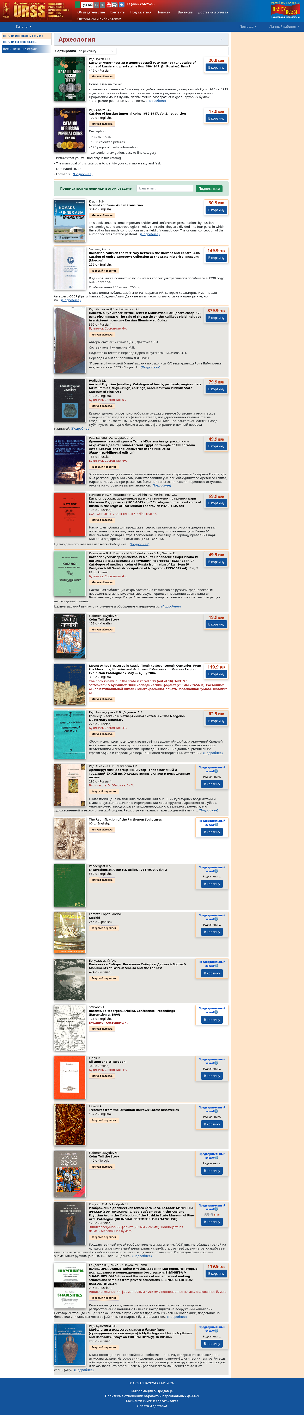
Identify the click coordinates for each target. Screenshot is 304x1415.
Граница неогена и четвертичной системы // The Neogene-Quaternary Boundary (137, 718)
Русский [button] (87, 5)
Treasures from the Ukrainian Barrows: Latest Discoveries (134, 1110)
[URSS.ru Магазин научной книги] (36, 10)
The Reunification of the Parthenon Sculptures (125, 819)
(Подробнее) (156, 100)
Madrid (94, 917)
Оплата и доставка (152, 1406)
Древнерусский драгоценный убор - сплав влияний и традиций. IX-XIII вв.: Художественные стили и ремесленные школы (139, 773)
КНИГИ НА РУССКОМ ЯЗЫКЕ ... (19, 41)
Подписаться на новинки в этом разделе (96, 189)
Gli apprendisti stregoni (108, 1061)
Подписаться (209, 188)
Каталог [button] (22, 26)
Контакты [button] (117, 12)
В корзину (216, 67)
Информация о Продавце (152, 1391)
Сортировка (65, 51)
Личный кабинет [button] (283, 26)
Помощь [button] (246, 26)
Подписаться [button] (141, 12)
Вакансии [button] (185, 12)
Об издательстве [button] (91, 12)
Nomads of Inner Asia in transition (116, 205)
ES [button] (96, 5)
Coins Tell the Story (104, 619)
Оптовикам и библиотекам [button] (99, 19)
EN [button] (102, 5)
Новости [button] (163, 12)
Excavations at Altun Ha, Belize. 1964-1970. (128, 869)
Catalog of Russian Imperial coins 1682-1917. (137, 113)
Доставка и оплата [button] (213, 12)
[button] (109, 4)
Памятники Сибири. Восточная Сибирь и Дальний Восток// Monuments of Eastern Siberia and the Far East (137, 966)
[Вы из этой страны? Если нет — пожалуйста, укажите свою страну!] (77, 4)
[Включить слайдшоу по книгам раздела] (119, 51)
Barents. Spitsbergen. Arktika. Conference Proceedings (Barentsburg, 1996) (132, 1012)
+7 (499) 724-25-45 (140, 4)
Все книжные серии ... (22, 49)
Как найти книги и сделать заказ (152, 1401)
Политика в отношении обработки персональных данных (152, 1396)
